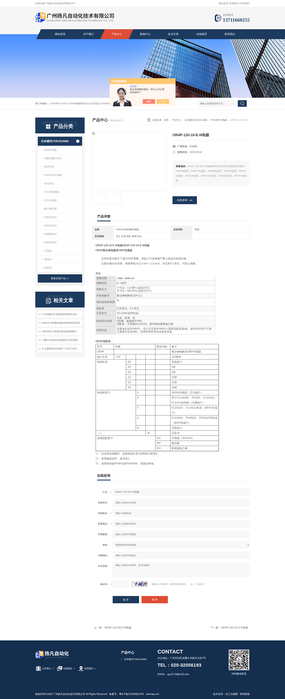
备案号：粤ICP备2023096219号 (126, 694)
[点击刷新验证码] (140, 584)
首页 (166, 120)
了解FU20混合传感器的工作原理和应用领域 (61, 340)
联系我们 (245, 3)
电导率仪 (49, 166)
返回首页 (223, 3)
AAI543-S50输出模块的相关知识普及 (61, 323)
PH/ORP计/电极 (53, 175)
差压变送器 (50, 149)
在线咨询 (182, 200)
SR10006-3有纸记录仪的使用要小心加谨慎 (61, 331)
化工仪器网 (231, 694)
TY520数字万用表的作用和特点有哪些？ (61, 314)
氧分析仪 (49, 183)
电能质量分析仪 (53, 158)
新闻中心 (145, 34)
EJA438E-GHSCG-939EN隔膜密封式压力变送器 (75, 103)
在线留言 (233, 3)
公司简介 (46, 668)
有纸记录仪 (50, 225)
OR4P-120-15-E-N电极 (234, 627)
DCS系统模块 (52, 191)
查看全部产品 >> (60, 278)
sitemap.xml (152, 694)
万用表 (48, 250)
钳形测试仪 (50, 242)
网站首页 (60, 34)
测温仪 (48, 259)
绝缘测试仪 (50, 234)
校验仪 (48, 267)
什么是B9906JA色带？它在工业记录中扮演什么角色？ (61, 348)
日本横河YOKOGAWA (55, 141)
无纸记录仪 (50, 217)
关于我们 (88, 34)
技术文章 (173, 34)
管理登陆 (245, 694)
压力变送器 (50, 200)
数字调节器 (50, 208)
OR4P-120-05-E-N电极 (117, 627)
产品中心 (116, 34)
